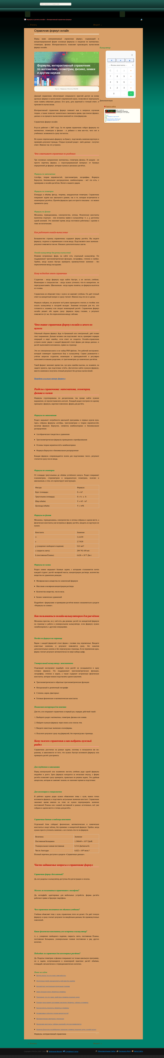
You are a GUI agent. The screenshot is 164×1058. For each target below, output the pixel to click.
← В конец (32, 25)
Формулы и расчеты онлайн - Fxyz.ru (29, 4)
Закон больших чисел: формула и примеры (51, 992)
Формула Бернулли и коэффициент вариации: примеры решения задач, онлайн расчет (66, 1029)
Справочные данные (134, 4)
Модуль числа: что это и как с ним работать (51, 975)
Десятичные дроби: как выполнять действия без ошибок (55, 981)
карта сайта (138, 1051)
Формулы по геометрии (98, 4)
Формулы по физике (111, 4)
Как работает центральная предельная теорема (53, 986)
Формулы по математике (83, 4)
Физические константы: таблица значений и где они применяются (58, 1024)
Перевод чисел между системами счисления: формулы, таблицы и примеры (62, 1002)
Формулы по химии (122, 4)
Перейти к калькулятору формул (49, 378)
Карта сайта (111, 106)
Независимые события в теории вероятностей (52, 1013)
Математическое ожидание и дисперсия (50, 1019)
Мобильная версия (55, 1051)
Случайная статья (122, 36)
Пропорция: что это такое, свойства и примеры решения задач (58, 997)
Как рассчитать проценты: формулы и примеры (52, 1008)
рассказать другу (125, 1051)
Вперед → (97, 25)
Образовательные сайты (106, 1051)
